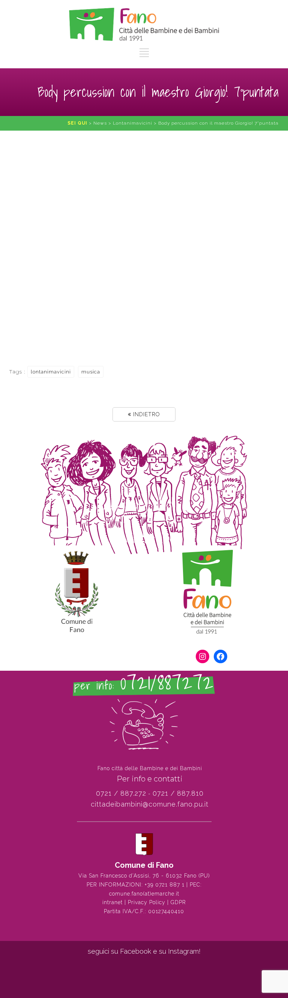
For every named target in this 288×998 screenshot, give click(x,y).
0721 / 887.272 (121, 793)
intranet (112, 902)
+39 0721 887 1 (164, 885)
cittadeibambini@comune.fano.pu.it (149, 804)
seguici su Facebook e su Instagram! (144, 951)
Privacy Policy (146, 902)
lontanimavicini (51, 372)
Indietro (145, 414)
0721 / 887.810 (178, 793)
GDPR (178, 902)
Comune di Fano (144, 865)
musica (90, 372)
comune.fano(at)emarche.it (144, 894)
